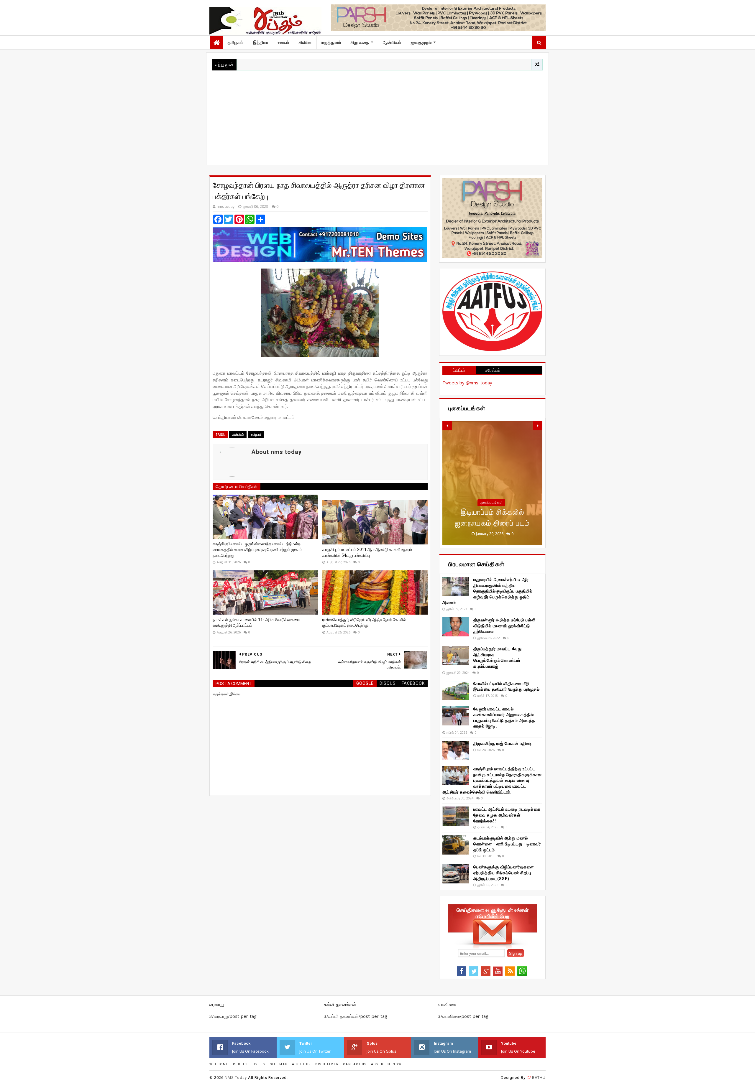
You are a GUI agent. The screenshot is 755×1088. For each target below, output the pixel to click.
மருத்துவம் (331, 42)
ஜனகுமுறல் (421, 42)
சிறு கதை (360, 42)
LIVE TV (259, 1064)
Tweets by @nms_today (467, 383)
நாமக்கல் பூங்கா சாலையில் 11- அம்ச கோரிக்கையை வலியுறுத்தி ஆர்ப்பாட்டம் (256, 622)
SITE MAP (279, 1064)
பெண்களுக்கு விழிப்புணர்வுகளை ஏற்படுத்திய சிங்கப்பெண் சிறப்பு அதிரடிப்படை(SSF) (503, 873)
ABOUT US (301, 1064)
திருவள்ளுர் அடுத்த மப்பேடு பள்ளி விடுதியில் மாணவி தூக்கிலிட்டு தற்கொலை (504, 626)
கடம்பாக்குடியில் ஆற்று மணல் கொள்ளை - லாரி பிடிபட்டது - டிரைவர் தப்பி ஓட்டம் (507, 844)
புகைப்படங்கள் (491, 503)
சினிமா (305, 42)
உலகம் (283, 42)
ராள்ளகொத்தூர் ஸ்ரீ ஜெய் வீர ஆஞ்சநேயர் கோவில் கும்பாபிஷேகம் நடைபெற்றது (364, 622)
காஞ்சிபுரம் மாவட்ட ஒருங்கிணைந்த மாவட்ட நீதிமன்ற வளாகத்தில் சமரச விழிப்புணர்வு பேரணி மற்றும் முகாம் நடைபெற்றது (257, 549)
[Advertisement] (377, 114)
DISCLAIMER (327, 1064)
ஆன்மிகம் (392, 42)
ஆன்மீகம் (238, 434)
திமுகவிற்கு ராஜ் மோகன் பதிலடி (502, 743)
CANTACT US (355, 1064)
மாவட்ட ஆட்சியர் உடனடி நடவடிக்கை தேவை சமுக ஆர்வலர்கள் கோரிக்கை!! (507, 815)
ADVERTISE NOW (386, 1064)
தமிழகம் (236, 42)
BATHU (539, 1077)
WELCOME (219, 1064)
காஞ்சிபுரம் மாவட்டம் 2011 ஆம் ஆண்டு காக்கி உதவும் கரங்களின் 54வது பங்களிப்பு (367, 552)
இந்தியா (260, 42)
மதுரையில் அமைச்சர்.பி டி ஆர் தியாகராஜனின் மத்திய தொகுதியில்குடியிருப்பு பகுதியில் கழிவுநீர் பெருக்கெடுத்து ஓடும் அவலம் (487, 591)
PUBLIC (240, 1064)
